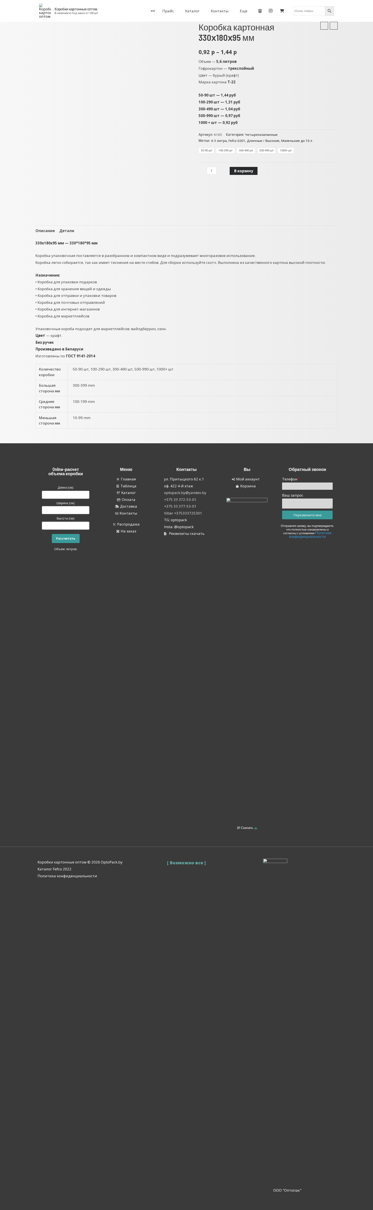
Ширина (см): (65, 503)
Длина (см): (66, 487)
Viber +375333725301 (183, 513)
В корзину (243, 170)
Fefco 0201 (236, 140)
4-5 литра (219, 140)
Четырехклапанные (261, 134)
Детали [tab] (66, 230)
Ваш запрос (292, 495)
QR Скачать (245, 828)
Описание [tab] (45, 230)
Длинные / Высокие (263, 140)
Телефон (289, 479)
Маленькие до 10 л (296, 140)
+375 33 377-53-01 (180, 506)
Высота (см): (66, 518)
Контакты (186, 469)
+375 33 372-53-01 (180, 499)
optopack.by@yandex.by (185, 492)
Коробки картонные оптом (76, 9)
